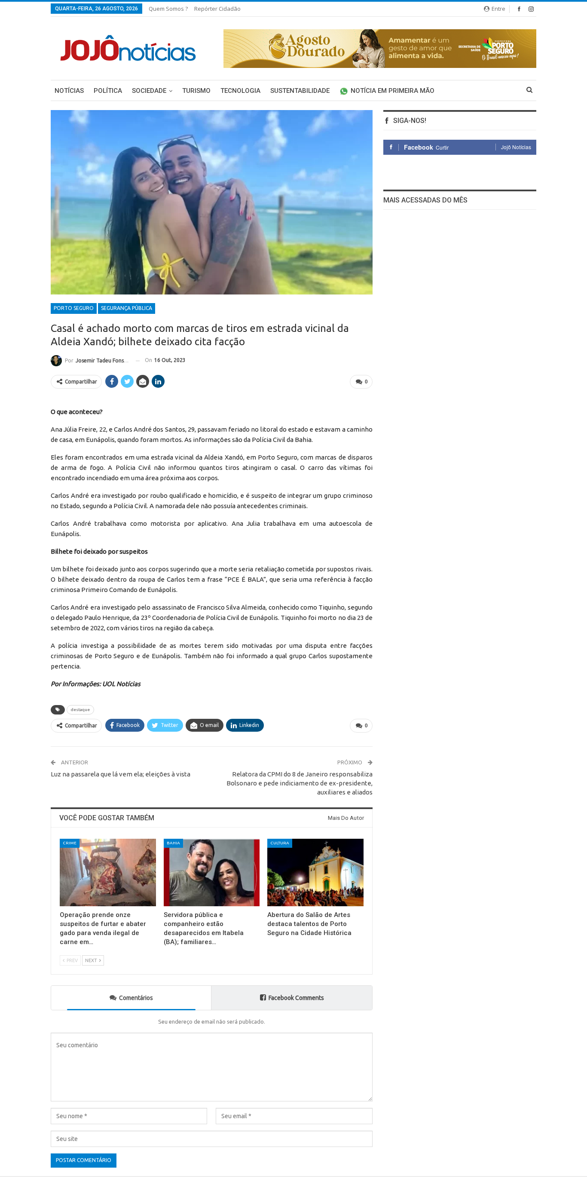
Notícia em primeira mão (392, 91)
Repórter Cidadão (217, 8)
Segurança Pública (126, 308)
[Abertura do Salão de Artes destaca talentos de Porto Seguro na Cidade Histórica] (315, 872)
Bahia (173, 842)
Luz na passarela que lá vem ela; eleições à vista (120, 774)
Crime (69, 842)
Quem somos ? (168, 8)
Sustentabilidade (300, 91)
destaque (80, 709)
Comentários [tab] (136, 997)
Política (108, 91)
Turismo (196, 91)
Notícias (69, 91)
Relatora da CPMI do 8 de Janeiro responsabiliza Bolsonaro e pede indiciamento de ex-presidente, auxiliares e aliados (299, 783)
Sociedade (149, 91)
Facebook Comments (296, 997)
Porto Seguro (74, 308)
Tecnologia (240, 91)
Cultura (279, 842)
